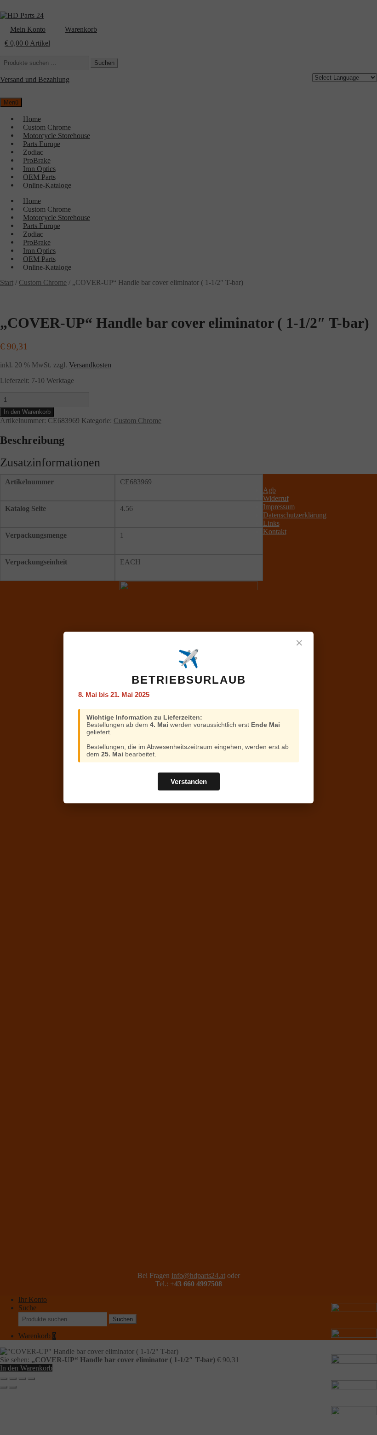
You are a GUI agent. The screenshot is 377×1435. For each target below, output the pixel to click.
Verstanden (189, 781)
